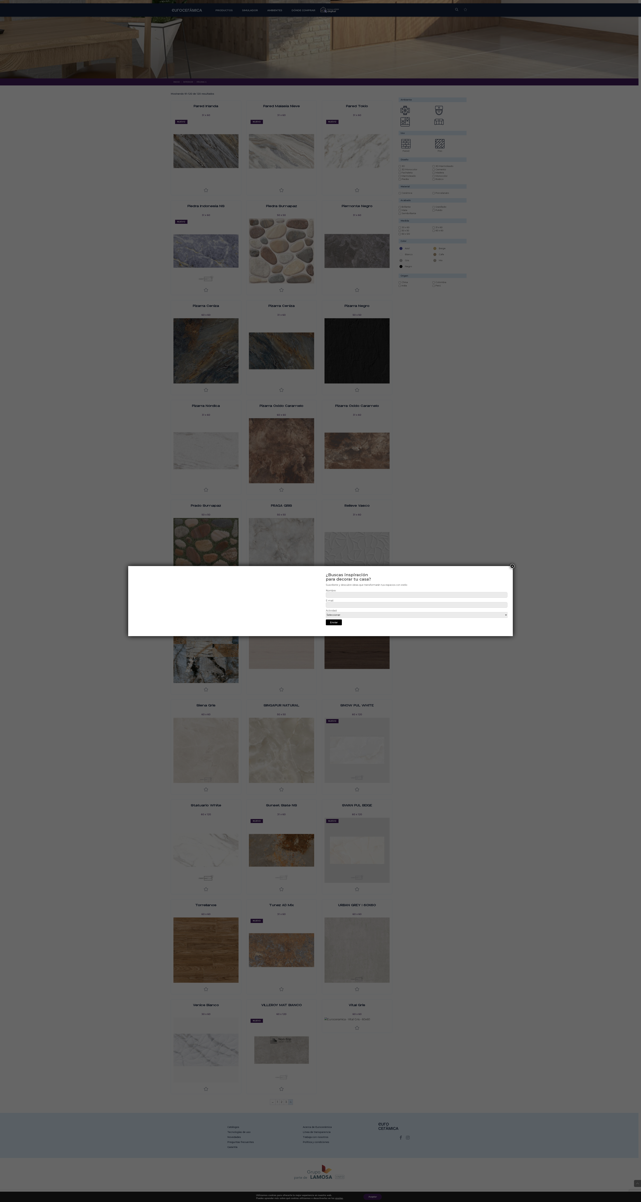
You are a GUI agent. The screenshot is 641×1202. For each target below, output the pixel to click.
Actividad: (331, 610)
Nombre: (331, 590)
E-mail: (330, 600)
